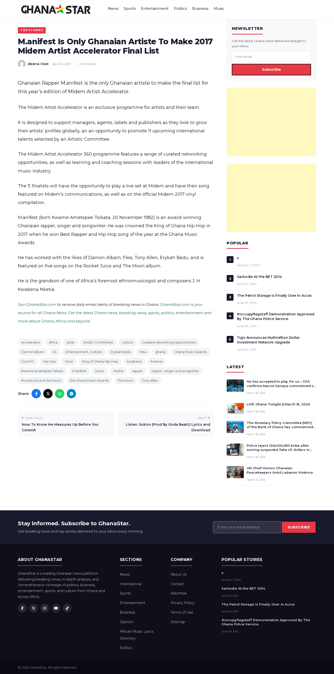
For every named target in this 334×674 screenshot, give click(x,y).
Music (219, 8)
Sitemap (178, 622)
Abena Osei (38, 64)
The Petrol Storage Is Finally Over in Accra (274, 295)
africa (53, 342)
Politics (180, 8)
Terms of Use (182, 612)
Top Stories (31, 30)
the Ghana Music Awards (89, 380)
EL (55, 352)
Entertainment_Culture (84, 352)
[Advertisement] (271, 122)
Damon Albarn (32, 352)
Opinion (126, 622)
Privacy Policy (182, 603)
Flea (143, 352)
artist (70, 342)
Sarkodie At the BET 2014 (259, 276)
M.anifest (79, 371)
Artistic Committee (98, 342)
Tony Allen (150, 380)
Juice (69, 361)
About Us (179, 574)
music (99, 371)
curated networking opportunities (169, 342)
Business (200, 8)
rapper (137, 371)
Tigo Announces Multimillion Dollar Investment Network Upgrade (268, 339)
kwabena (134, 361)
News (113, 8)
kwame (157, 361)
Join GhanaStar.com (37, 304)
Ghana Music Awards (190, 352)
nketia (118, 371)
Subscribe (271, 69)
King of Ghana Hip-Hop (100, 361)
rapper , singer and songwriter (175, 371)
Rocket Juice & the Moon (41, 380)
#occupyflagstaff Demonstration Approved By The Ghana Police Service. (275, 316)
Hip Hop (49, 361)
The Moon (125, 380)
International (131, 584)
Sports (130, 8)
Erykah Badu (121, 352)
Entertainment (154, 8)
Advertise (179, 593)
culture (127, 342)
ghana (160, 352)
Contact (177, 584)
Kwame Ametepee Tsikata (42, 371)
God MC (27, 361)
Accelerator (30, 342)
